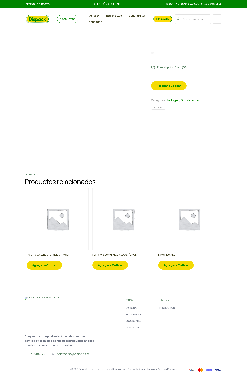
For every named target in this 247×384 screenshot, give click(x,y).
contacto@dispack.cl (73, 354)
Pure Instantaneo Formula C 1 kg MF (48, 254)
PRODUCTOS (167, 308)
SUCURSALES (133, 321)
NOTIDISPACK (134, 314)
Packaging (173, 100)
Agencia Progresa (167, 369)
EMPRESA (131, 308)
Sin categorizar (190, 100)
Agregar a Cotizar (169, 85)
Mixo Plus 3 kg (166, 254)
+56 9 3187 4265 (37, 354)
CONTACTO (133, 327)
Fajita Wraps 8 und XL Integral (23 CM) (115, 254)
